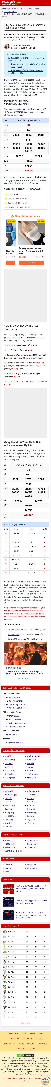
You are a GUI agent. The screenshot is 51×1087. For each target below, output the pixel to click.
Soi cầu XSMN (13, 634)
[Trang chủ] (11, 2)
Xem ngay (31, 263)
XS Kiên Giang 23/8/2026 (16, 704)
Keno (7, 871)
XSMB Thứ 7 (32, 847)
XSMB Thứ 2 (10, 840)
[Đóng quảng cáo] (49, 1078)
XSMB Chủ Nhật (12, 851)
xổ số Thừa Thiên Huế (29, 109)
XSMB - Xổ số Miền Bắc (13, 834)
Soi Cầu (30, 1043)
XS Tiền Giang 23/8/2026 (16, 708)
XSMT (41, 1033)
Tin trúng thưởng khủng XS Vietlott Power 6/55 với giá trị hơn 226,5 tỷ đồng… (31, 888)
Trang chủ (13, 1033)
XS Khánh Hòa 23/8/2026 (16, 723)
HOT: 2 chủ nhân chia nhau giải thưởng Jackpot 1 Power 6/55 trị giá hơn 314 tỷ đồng (31, 915)
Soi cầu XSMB (13, 629)
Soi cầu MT (12, 639)
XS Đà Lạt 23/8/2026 (14, 701)
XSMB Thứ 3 (32, 840)
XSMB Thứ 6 (10, 847)
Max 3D (8, 868)
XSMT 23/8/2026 (12, 716)
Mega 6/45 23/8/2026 (14, 742)
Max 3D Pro (32, 868)
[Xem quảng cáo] (45, 1081)
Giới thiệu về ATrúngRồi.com (15, 1078)
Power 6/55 (9, 864)
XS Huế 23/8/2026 (13, 719)
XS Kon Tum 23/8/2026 (15, 726)
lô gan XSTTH (32, 355)
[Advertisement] (25, 295)
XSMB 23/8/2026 (12, 734)
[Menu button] (46, 2)
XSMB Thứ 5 (32, 844)
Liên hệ (25, 1081)
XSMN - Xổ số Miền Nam (13, 785)
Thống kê (20, 1048)
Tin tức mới (8, 879)
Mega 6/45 (31, 864)
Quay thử (42, 1043)
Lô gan (32, 1048)
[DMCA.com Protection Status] (25, 1055)
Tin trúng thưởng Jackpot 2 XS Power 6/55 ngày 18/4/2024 (31, 901)
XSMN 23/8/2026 (13, 697)
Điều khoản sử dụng (37, 1078)
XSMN (32, 1033)
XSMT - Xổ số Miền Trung (13, 750)
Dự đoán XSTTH (11, 80)
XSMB (24, 1033)
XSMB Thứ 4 (10, 844)
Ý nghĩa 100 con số (11, 926)
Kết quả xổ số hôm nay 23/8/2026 (17, 688)
